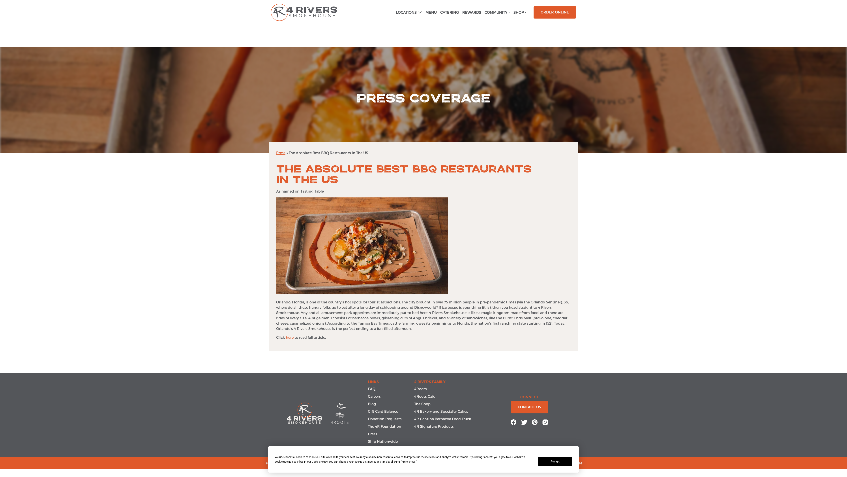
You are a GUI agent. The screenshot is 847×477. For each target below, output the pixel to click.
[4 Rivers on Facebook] (513, 421)
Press (280, 153)
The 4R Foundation (384, 426)
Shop (518, 12)
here (290, 337)
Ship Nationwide (383, 441)
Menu (431, 12)
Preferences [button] (409, 461)
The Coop (422, 404)
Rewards (471, 12)
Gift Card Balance (383, 411)
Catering (449, 12)
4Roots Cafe (424, 396)
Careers (374, 396)
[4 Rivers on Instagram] (545, 421)
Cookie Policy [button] (319, 461)
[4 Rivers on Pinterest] (534, 421)
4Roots (420, 389)
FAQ (371, 389)
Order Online (555, 12)
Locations (406, 12)
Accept (555, 461)
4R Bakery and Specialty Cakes (441, 411)
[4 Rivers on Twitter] (524, 421)
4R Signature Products (434, 426)
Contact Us (529, 407)
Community (496, 12)
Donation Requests (385, 419)
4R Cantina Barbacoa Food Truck (442, 419)
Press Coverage (423, 98)
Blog (372, 404)
